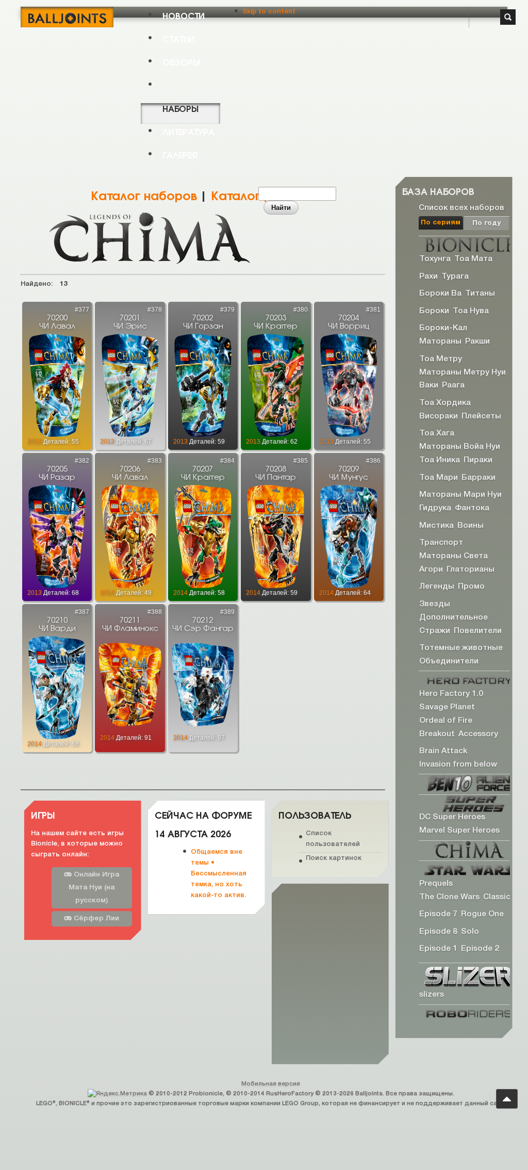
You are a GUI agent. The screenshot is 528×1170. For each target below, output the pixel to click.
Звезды (434, 604)
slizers (431, 994)
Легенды (436, 586)
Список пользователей (333, 839)
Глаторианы (470, 569)
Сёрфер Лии (95, 918)
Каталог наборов (143, 194)
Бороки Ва (440, 293)
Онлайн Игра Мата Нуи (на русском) (94, 887)
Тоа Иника (439, 460)
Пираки (478, 460)
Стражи (434, 630)
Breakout (437, 733)
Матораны (440, 341)
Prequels (436, 883)
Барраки (478, 477)
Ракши (477, 341)
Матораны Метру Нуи (462, 372)
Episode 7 (438, 914)
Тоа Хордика (445, 403)
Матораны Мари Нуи (460, 494)
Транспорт (441, 542)
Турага (455, 276)
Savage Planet (447, 707)
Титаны (480, 293)
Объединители (448, 661)
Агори (431, 569)
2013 (34, 441)
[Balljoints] (67, 17)
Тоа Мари (438, 477)
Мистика (436, 525)
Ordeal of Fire (445, 720)
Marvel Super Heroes (459, 830)
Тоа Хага (436, 433)
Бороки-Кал (443, 328)
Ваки (428, 385)
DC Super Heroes (452, 817)
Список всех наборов (461, 207)
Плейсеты (481, 415)
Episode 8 (438, 931)
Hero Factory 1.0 (451, 693)
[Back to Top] (507, 1099)
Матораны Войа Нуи (459, 446)
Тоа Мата (473, 259)
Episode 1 (438, 948)
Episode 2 (480, 948)
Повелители (478, 630)
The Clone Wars (449, 896)
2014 (107, 592)
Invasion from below (458, 764)
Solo (470, 931)
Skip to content (268, 11)
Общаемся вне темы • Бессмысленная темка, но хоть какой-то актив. (218, 873)
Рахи (428, 276)
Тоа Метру (440, 358)
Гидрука (435, 508)
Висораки (438, 415)
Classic (496, 896)
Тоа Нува (471, 311)
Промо (471, 586)
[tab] (441, 223)
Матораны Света (453, 556)
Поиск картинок (333, 857)
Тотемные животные (461, 648)
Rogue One (482, 914)
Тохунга (435, 259)
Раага (453, 385)
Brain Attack (443, 751)
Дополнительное (453, 617)
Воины (470, 525)
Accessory (478, 733)
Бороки (434, 311)
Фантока (472, 508)
